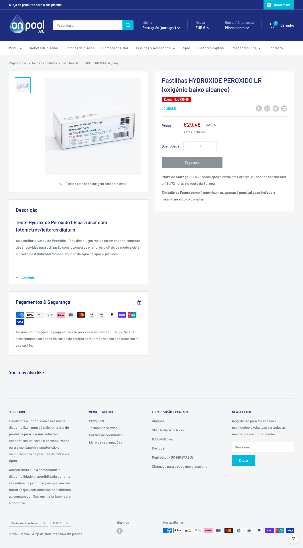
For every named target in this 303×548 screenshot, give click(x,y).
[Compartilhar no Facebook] (259, 108)
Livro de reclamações (105, 442)
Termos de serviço (103, 428)
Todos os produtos (44, 63)
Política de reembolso (106, 435)
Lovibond (169, 108)
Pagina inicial (18, 63)
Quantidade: (171, 146)
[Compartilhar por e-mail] (284, 108)
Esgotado (192, 162)
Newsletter (282, 5)
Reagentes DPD (244, 48)
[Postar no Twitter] (276, 108)
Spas (187, 48)
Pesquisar (96, 420)
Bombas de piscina (79, 48)
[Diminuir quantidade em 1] (188, 146)
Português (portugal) (24, 523)
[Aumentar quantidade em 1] (211, 146)
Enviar (243, 460)
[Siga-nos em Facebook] (119, 531)
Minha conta (235, 27)
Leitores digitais (211, 48)
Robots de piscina (44, 48)
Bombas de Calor (115, 48)
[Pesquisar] (128, 25)
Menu (13, 48)
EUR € (57, 523)
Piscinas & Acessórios (153, 48)
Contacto (275, 48)
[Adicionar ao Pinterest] (267, 108)
